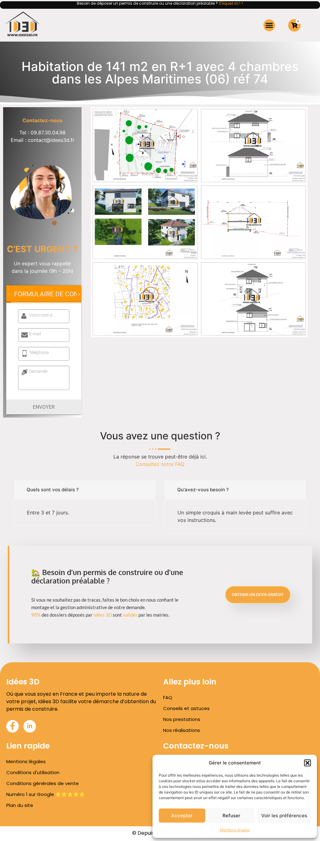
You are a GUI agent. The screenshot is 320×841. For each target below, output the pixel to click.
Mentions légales (235, 830)
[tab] (54, 294)
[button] (307, 763)
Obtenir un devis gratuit (258, 594)
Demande (38, 371)
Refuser (231, 815)
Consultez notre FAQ (160, 464)
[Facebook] (12, 726)
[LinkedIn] (29, 726)
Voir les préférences (284, 815)
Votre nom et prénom (42, 315)
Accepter (181, 815)
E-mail (35, 334)
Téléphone (39, 352)
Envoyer (44, 407)
